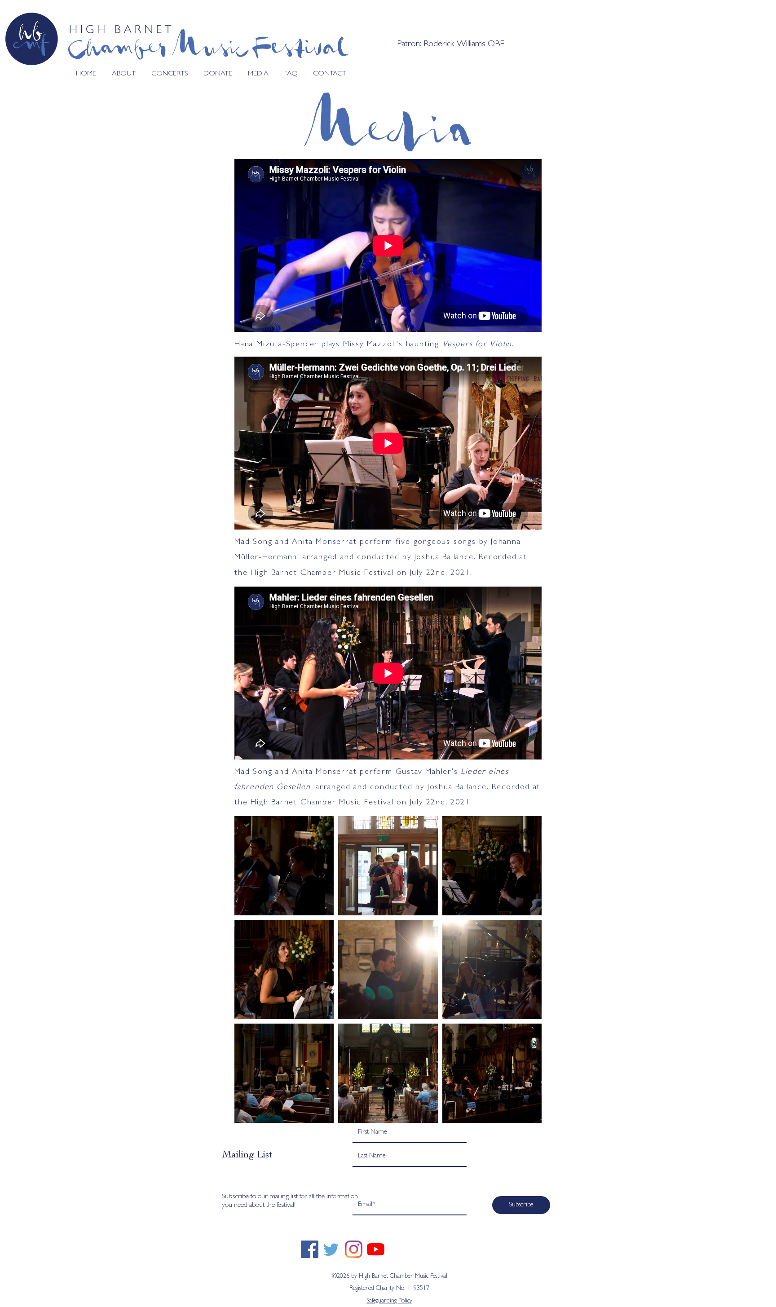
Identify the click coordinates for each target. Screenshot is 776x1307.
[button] (583, 1145)
